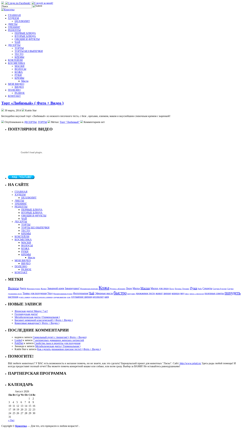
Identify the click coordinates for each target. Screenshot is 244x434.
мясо (187, 294)
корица (176, 293)
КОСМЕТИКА (16, 63)
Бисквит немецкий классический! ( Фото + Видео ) (44, 320)
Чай (91, 293)
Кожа (104, 287)
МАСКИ (19, 66)
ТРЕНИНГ (14, 27)
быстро (120, 292)
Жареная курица (33, 289)
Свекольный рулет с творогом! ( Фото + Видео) (59, 337)
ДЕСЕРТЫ (14, 45)
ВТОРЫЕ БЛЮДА (25, 36)
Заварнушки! (72, 288)
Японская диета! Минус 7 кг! (31, 311)
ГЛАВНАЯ (14, 15)
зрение (167, 293)
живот (159, 293)
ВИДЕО (19, 87)
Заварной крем (55, 288)
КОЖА (19, 72)
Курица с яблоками (117, 289)
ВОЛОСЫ (20, 69)
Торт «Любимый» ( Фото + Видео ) (32, 103)
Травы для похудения (35, 293)
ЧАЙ (17, 42)
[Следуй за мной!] (43, 3)
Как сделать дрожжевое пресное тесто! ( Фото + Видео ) (69, 349)
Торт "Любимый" (70, 122)
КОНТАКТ (14, 96)
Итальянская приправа (89, 289)
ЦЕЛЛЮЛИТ (22, 21)
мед (182, 293)
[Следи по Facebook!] (18, 3)
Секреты (207, 288)
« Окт (11, 420)
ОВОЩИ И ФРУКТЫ (27, 39)
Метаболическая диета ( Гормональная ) (37, 317)
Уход (50, 293)
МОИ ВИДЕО (16, 84)
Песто (171, 289)
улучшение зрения (81, 296)
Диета (22, 288)
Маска (136, 288)
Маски (145, 288)
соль (68, 297)
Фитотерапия (80, 293)
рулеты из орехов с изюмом (42, 297)
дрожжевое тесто (145, 293)
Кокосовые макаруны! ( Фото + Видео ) (37, 323)
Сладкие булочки (220, 289)
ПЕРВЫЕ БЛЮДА (25, 33)
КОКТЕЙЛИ (15, 60)
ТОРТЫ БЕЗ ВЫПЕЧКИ (29, 51)
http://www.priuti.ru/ (190, 363)
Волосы (13, 288)
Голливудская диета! (26, 314)
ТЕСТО (19, 54)
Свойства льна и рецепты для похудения (57, 343)
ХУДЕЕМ (13, 18)
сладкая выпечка (59, 297)
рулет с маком (24, 297)
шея (106, 296)
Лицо (129, 288)
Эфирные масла (104, 293)
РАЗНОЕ (20, 93)
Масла (24, 81)
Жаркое (44, 289)
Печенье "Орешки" (182, 289)
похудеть (233, 292)
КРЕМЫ (19, 57)
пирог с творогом (197, 294)
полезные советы (214, 293)
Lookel (18, 340)
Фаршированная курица (62, 294)
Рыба (200, 289)
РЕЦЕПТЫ (14, 30)
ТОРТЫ (19, 48)
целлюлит (98, 296)
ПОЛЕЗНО (14, 90)
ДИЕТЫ (12, 24)
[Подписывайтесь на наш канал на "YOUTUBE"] (21, 178)
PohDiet (19, 343)
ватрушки (131, 294)
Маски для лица (160, 288)
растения (13, 296)
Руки (193, 288)
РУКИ (18, 75)
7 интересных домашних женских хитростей (58, 340)
